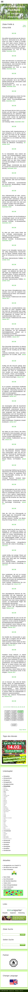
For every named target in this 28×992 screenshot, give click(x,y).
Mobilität (4, 792)
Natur (4, 805)
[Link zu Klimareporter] (14, 914)
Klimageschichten (8, 784)
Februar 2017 (10, 608)
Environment (5, 826)
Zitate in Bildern (6, 809)
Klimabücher (7, 850)
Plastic (4, 827)
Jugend (4, 797)
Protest (4, 799)
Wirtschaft (5, 800)
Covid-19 (4, 825)
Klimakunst (6, 780)
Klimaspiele (6, 846)
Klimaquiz (6, 844)
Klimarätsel (6, 842)
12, (19, 707)
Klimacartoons (7, 778)
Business (4, 820)
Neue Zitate (6, 877)
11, (17, 707)
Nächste (24, 26)
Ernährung (5, 802)
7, (11, 707)
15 (24, 707)
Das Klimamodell (8, 879)
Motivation (5, 806)
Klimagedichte (7, 782)
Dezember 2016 (11, 51)
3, (6, 707)
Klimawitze (6, 776)
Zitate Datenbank (8, 887)
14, (22, 707)
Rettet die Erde (5, 836)
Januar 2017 (5, 298)
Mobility (4, 816)
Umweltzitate (7, 831)
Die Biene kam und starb (10, 867)
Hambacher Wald (6, 795)
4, (7, 707)
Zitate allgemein (6, 790)
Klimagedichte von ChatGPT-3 (12, 865)
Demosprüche (5, 807)
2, (4, 707)
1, (3, 707)
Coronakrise (5, 796)
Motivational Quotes (6, 829)
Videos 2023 (7, 883)
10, (15, 707)
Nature (4, 824)
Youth (4, 812)
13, (21, 707)
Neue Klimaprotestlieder (10, 885)
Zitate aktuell (5, 789)
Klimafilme (6, 848)
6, (10, 707)
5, (8, 707)
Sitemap (17, 990)
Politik (4, 791)
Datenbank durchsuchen (7, 838)
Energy (4, 815)
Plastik (4, 832)
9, (13, 707)
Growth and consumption (7, 817)
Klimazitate (6, 786)
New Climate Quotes (6, 810)
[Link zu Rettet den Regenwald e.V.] (14, 920)
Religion (4, 804)
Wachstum (5, 801)
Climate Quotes (6, 811)
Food (4, 822)
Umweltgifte (5, 833)
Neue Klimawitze (8, 869)
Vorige (24, 25)
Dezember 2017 (6, 186)
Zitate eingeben (6, 837)
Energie (4, 794)
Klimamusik (6, 840)
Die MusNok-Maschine (9, 881)
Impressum (11, 990)
